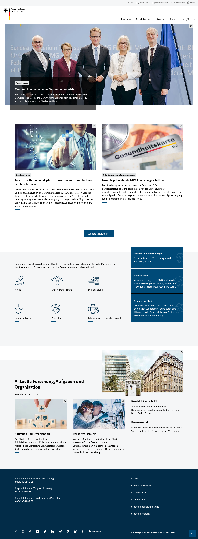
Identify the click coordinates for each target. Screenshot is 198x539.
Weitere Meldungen (98, 233)
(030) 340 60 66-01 (24, 481)
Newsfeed (96, 531)
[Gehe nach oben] (192, 533)
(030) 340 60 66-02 (24, 491)
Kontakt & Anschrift (144, 401)
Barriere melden (141, 513)
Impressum (139, 499)
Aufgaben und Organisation (32, 434)
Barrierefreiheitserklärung (146, 506)
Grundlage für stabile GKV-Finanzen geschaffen (133, 180)
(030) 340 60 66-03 (24, 501)
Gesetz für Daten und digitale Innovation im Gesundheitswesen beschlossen (54, 182)
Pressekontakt (140, 422)
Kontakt (137, 478)
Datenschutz (139, 492)
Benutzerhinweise (142, 485)
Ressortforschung (84, 434)
